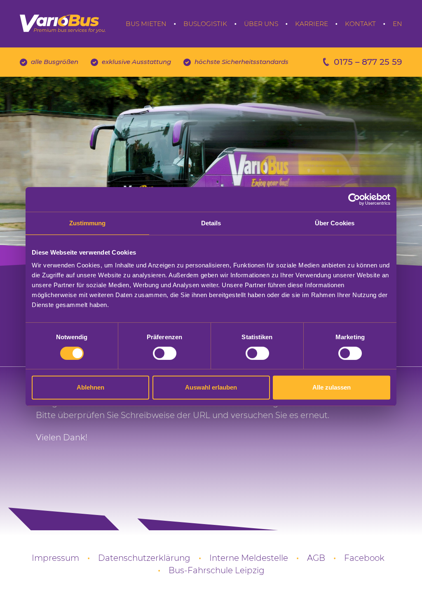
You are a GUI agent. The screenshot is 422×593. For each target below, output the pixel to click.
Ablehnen (90, 387)
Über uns (261, 24)
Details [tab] (211, 223)
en (397, 24)
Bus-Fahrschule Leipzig (217, 570)
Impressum (55, 558)
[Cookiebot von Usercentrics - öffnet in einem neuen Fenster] (354, 199)
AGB (316, 558)
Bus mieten (146, 24)
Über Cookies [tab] (334, 223)
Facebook (364, 558)
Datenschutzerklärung (144, 558)
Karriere (311, 24)
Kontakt (360, 24)
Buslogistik (205, 24)
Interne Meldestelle (248, 558)
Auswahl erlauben (211, 387)
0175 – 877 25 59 (368, 62)
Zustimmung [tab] (87, 223)
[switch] (164, 353)
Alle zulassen (331, 387)
